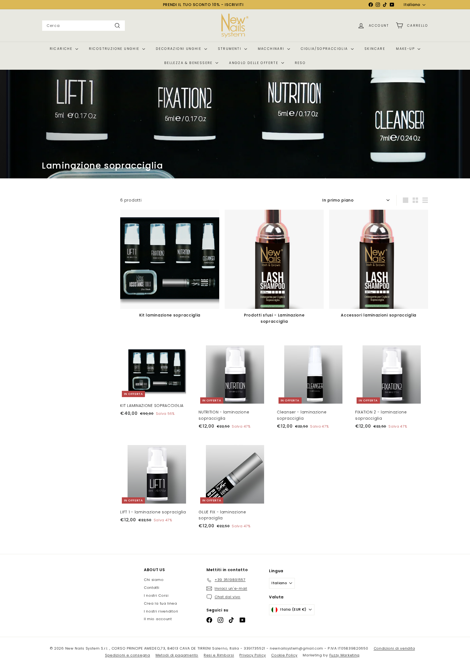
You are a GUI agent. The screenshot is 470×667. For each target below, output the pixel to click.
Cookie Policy (284, 655)
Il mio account (158, 619)
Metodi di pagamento (177, 655)
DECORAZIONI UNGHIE (179, 48)
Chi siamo (153, 579)
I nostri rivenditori (161, 611)
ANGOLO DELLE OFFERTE (254, 62)
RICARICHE (62, 48)
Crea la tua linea (160, 603)
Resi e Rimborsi (219, 655)
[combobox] (83, 25)
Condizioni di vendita (394, 648)
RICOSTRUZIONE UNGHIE (115, 48)
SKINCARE (374, 48)
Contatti (151, 587)
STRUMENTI (230, 48)
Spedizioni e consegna (127, 655)
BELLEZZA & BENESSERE (189, 62)
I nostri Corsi (156, 595)
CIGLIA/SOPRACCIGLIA (325, 48)
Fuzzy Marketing (344, 655)
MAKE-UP (406, 48)
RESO (300, 62)
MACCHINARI (272, 48)
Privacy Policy (252, 655)
